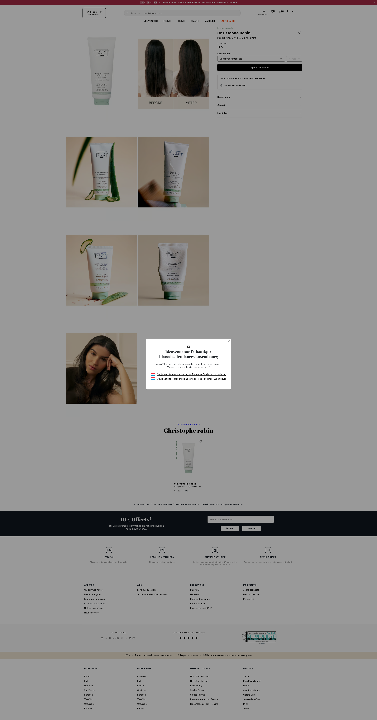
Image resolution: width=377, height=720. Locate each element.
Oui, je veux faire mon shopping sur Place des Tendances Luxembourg (191, 374)
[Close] (229, 340)
